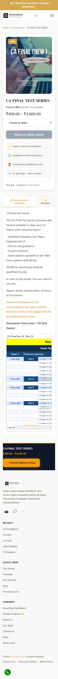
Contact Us (8, 631)
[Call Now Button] (8, 672)
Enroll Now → (29, 6)
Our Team (8, 625)
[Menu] (52, 15)
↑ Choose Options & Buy (21, 462)
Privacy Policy (9, 661)
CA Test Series (17, 27)
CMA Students (10, 546)
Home (6, 27)
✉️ (23, 511)
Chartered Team (17, 656)
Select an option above (29, 134)
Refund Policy (46, 661)
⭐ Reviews (45, 202)
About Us (7, 619)
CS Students (9, 552)
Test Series (9, 568)
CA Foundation (10, 529)
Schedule (7, 574)
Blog (5, 585)
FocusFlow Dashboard (14, 608)
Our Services (9, 580)
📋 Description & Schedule (19, 202)
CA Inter (7, 534)
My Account (9, 642)
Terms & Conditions (27, 661)
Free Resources (11, 591)
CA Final (7, 540)
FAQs (5, 637)
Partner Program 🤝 (13, 613)
